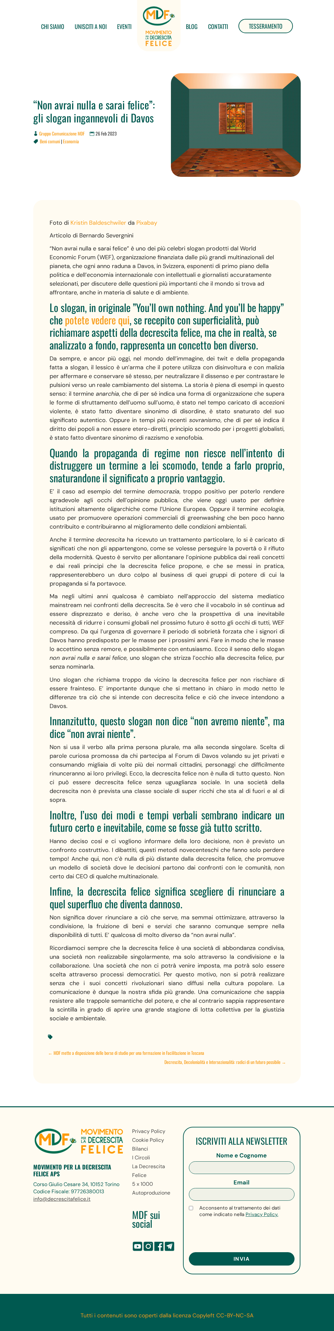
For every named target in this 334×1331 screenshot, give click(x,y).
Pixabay (146, 223)
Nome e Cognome (241, 1155)
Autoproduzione (151, 1192)
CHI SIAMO (52, 26)
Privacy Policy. (262, 1214)
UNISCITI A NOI (91, 26)
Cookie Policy (148, 1140)
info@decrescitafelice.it (61, 1199)
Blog (192, 26)
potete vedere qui (97, 319)
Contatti (218, 26)
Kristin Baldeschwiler (98, 223)
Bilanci (140, 1148)
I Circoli (141, 1157)
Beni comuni (50, 141)
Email (242, 1182)
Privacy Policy (148, 1131)
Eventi (124, 26)
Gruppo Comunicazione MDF (61, 133)
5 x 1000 (142, 1184)
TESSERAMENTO (265, 26)
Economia (71, 141)
